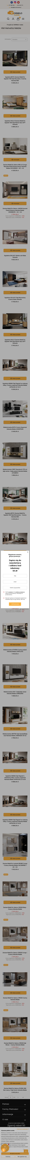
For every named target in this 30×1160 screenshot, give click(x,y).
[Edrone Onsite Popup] (15, 580)
